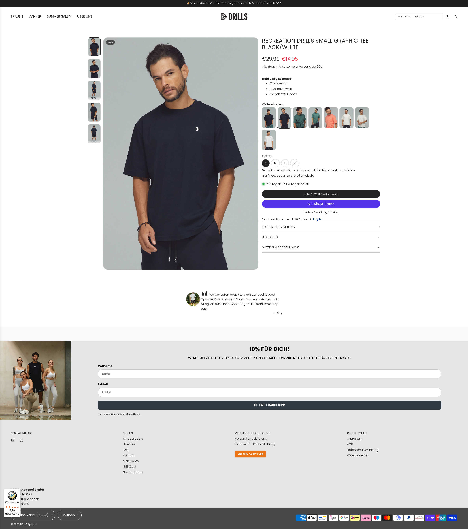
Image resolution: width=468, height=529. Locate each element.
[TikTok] (22, 440)
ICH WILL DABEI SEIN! (269, 405)
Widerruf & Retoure (250, 454)
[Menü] (18, 491)
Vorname (105, 366)
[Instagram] (13, 440)
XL (294, 163)
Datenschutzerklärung (130, 414)
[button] (106, 153)
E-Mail (103, 384)
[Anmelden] (447, 17)
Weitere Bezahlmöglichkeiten (321, 212)
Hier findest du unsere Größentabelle (288, 176)
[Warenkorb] (455, 17)
